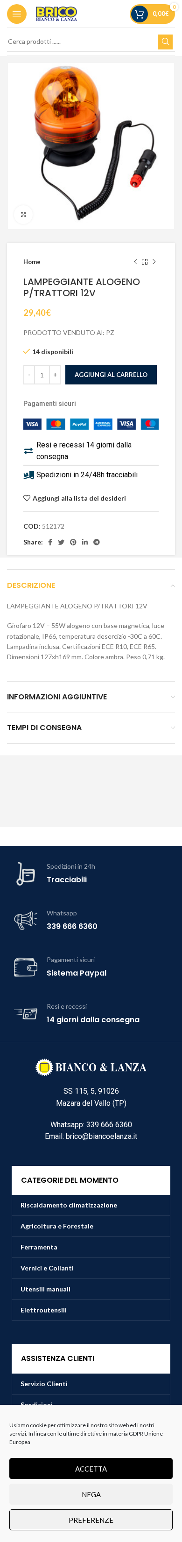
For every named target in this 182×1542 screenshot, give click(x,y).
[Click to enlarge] (23, 214)
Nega (91, 1494)
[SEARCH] (165, 42)
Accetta (91, 1469)
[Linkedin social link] (85, 542)
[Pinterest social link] (73, 542)
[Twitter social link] (61, 542)
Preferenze (91, 1520)
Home (32, 261)
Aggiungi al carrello (111, 374)
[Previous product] (135, 262)
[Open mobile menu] (16, 14)
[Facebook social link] (50, 542)
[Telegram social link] (97, 542)
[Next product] (154, 262)
